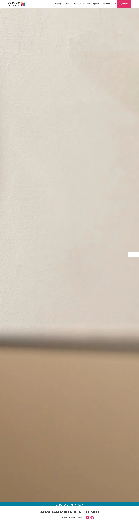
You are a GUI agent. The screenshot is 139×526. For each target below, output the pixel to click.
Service (67, 4)
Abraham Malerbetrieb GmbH (69, 512)
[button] (131, 252)
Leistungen (59, 4)
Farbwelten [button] (106, 4)
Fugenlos (95, 4)
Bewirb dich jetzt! (69, 501)
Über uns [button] (86, 4)
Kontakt (125, 4)
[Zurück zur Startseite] (17, 4)
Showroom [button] (77, 4)
